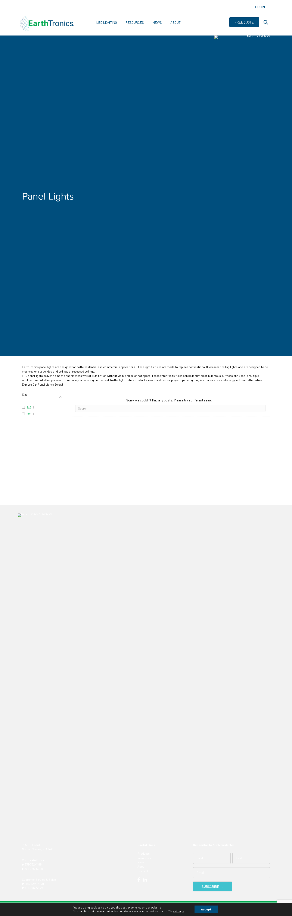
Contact (142, 871)
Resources (134, 22)
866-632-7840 (34, 884)
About (175, 22)
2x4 (29, 414)
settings (178, 911)
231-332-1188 (33, 864)
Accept (206, 909)
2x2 (29, 407)
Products (143, 853)
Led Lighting (106, 22)
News (157, 22)
